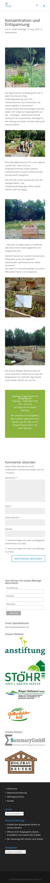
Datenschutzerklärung (17, 792)
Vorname (10, 596)
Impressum (12, 788)
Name (8, 506)
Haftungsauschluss (15, 796)
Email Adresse (12, 588)
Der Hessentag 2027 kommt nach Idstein (25, 839)
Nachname (10, 604)
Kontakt (10, 801)
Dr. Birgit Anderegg (17, 29)
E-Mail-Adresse (12, 517)
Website (8, 529)
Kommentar (11, 477)
